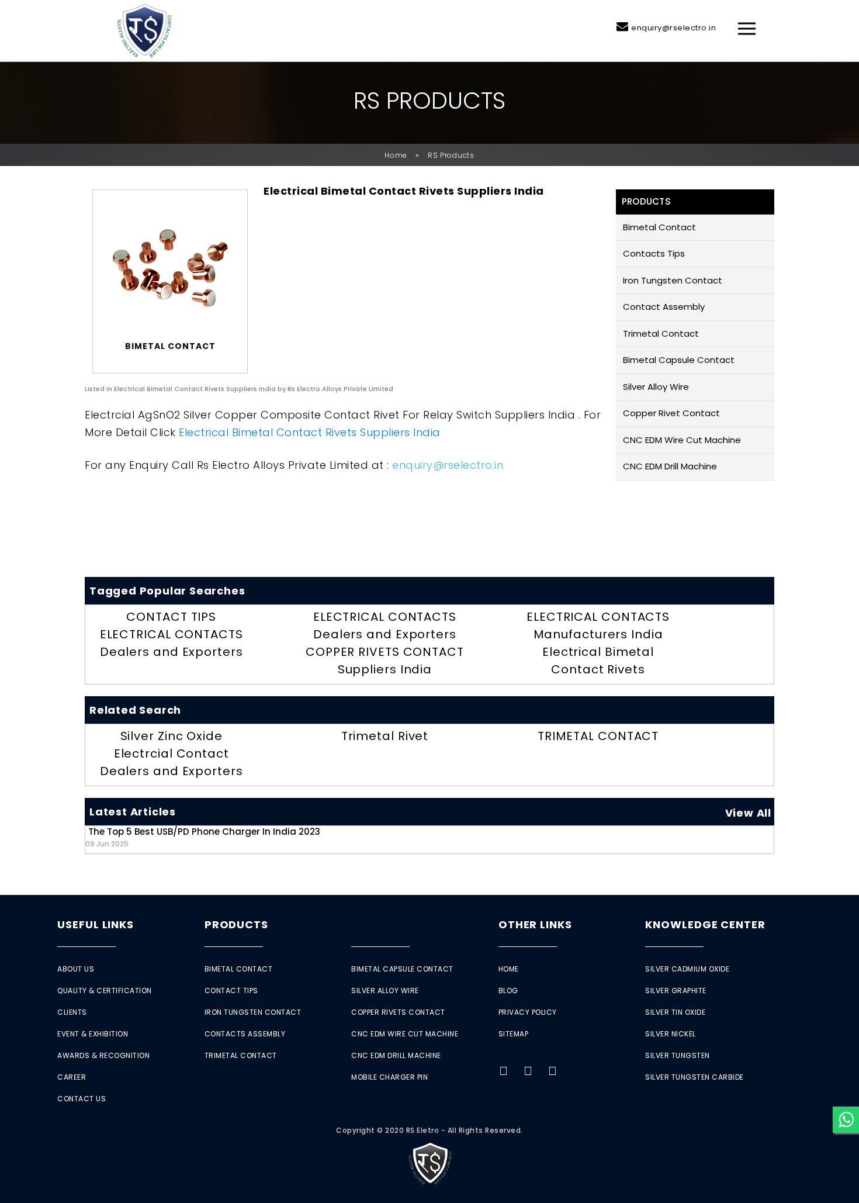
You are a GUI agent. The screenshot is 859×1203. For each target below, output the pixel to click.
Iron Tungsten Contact (672, 280)
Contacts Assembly (245, 1034)
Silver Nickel (670, 1034)
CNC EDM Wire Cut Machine (682, 440)
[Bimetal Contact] (170, 268)
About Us (75, 969)
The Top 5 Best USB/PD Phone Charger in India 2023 (202, 836)
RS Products (451, 155)
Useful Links (95, 924)
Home (396, 155)
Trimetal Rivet (385, 736)
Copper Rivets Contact (398, 1012)
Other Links (535, 924)
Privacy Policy (527, 1012)
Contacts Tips (654, 253)
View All (748, 813)
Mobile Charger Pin (389, 1077)
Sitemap (513, 1034)
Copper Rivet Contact (671, 413)
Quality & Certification (104, 990)
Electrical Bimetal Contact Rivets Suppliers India (310, 432)
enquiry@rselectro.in (673, 27)
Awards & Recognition (103, 1055)
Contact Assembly (664, 306)
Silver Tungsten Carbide (694, 1077)
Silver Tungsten (677, 1055)
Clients (72, 1012)
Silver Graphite (675, 990)
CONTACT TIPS (171, 617)
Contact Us (81, 1099)
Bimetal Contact (659, 227)
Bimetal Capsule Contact (679, 360)
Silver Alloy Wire (656, 387)
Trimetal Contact (661, 333)
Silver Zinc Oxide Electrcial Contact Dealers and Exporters (171, 753)
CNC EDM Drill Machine (670, 466)
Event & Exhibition (92, 1034)
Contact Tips (231, 990)
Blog (508, 990)
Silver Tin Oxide (675, 1012)
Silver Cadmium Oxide (687, 969)
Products (236, 924)
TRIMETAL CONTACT (598, 736)
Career (71, 1077)
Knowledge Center (705, 924)
